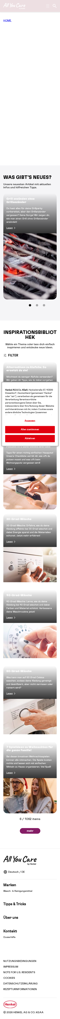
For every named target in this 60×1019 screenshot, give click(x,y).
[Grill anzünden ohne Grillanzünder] (30, 246)
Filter (13, 355)
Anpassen (30, 421)
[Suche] (55, 6)
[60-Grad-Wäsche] (30, 701)
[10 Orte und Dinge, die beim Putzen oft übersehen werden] (30, 473)
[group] (30, 252)
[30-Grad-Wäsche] (30, 549)
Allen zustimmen (30, 430)
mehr (30, 831)
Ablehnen (30, 438)
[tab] (30, 305)
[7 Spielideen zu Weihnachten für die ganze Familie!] (30, 777)
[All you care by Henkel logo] (14, 6)
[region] (30, 414)
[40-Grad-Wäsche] (30, 625)
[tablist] (30, 305)
